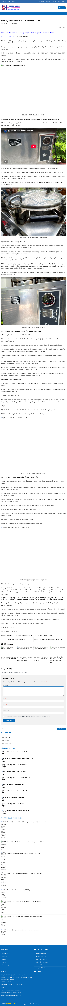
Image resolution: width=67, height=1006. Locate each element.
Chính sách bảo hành (41, 956)
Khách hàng (5, 965)
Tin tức (12, 17)
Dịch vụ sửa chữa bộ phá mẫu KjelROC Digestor (20, 890)
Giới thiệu (4, 956)
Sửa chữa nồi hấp (38, 635)
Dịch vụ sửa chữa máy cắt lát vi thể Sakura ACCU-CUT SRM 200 (24, 901)
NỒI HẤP (47, 59)
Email (5, 704)
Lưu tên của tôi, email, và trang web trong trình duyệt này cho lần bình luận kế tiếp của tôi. (27, 716)
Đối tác (4, 962)
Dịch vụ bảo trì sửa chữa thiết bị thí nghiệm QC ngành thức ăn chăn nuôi (26, 822)
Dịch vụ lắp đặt (6, 740)
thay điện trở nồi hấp (47, 635)
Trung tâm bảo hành (41, 968)
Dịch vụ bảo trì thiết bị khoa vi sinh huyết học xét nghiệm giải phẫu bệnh (26, 842)
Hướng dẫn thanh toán (42, 962)
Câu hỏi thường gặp (41, 953)
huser (15, 23)
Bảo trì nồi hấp (31, 635)
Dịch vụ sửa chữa (6, 743)
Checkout (5, 953)
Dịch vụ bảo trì (6, 737)
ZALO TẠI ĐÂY (10, 627)
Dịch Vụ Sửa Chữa (5, 17)
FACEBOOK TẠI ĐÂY (12, 631)
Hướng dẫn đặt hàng (41, 959)
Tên (4, 698)
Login (63, 1)
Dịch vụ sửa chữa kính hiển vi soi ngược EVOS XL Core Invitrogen (41, 658)
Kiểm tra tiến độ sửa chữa (44, 1)
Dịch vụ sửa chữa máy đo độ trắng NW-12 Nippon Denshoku (23, 930)
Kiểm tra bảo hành (56, 1)
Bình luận (6, 685)
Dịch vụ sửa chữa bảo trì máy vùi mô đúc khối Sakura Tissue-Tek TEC (26, 916)
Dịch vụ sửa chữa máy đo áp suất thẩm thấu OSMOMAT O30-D (24, 658)
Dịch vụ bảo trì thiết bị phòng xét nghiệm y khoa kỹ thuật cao (23, 853)
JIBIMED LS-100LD (22, 37)
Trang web (6, 710)
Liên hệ (4, 959)
